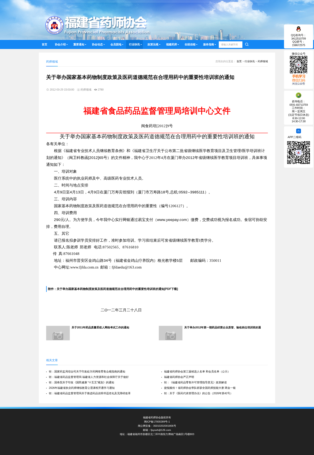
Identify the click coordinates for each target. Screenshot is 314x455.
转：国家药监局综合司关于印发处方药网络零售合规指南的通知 (87, 371)
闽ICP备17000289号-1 (157, 421)
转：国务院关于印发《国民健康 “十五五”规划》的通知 (81, 382)
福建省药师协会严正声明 (179, 376)
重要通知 (78, 44)
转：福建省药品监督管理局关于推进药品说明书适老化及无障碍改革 (90, 393)
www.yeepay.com (172, 220)
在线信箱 (190, 44)
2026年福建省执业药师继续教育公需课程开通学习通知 (82, 387)
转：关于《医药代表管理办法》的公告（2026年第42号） (198, 393)
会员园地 (115, 44)
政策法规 (153, 44)
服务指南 (208, 44)
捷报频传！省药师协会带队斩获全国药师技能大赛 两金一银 (200, 387)
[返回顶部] (306, 405)
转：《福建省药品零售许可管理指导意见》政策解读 (195, 382)
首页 (44, 44)
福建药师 (171, 44)
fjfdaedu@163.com (127, 267)
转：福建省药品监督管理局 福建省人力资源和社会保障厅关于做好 (89, 376)
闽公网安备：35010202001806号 (157, 425)
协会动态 (97, 44)
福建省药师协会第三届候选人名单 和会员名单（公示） (197, 371)
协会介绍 (60, 44)
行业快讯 (134, 44)
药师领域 (263, 61)
